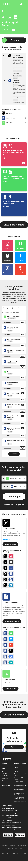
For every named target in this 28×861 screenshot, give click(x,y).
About (20, 848)
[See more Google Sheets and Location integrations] (8, 639)
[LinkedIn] (7, 854)
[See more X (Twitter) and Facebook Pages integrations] (8, 567)
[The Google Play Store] (20, 835)
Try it (22, 322)
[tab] (3, 308)
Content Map (5, 778)
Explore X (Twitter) (10, 544)
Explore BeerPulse (10, 688)
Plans (3, 783)
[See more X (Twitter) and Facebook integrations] (8, 573)
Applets (4, 771)
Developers (5, 845)
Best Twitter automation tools (9, 810)
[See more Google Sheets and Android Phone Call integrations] (8, 656)
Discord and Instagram (20, 801)
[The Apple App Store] (8, 835)
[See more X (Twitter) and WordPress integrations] (8, 585)
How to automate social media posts (11, 827)
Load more (14, 453)
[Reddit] (25, 854)
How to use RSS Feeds (8, 818)
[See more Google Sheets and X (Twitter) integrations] (8, 650)
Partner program (21, 845)
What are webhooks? (7, 820)
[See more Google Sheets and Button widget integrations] (8, 644)
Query (10, 395)
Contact (8, 848)
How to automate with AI (8, 808)
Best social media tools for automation (12, 830)
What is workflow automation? (10, 815)
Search (3, 780)
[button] (25, 4)
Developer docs (6, 785)
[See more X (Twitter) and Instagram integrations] (8, 556)
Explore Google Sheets (12, 621)
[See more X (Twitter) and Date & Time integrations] (8, 562)
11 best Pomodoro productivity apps (11, 822)
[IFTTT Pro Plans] (13, 30)
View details (7, 322)
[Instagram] (10, 854)
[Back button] (3, 11)
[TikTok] (21, 854)
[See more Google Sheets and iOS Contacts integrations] (8, 633)
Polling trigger (12, 318)
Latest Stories (7, 806)
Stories (3, 768)
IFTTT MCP (4, 773)
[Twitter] (17, 854)
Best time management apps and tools (12, 813)
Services (4, 766)
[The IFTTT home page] (6, 3)
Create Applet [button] (14, 496)
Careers (12, 845)
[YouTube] (14, 854)
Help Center (5, 775)
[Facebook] (3, 854)
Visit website (6, 539)
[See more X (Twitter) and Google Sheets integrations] (8, 579)
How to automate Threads (8, 825)
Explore (4, 763)
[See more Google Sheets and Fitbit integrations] (8, 662)
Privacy (14, 848)
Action (10, 330)
